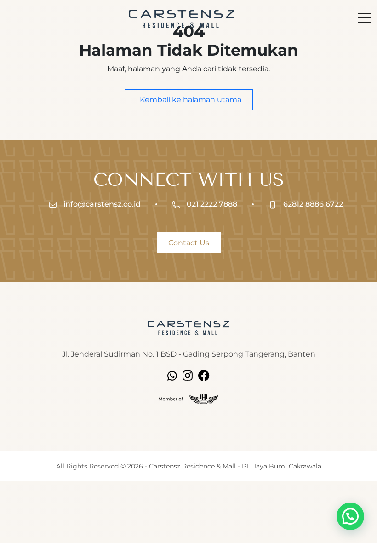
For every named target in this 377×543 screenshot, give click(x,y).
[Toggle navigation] (364, 19)
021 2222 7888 (211, 204)
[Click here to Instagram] (188, 374)
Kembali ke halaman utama (189, 99)
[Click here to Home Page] (188, 327)
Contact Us (188, 242)
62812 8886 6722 (312, 204)
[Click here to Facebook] (204, 374)
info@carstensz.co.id (101, 204)
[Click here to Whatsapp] (172, 374)
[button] (350, 516)
